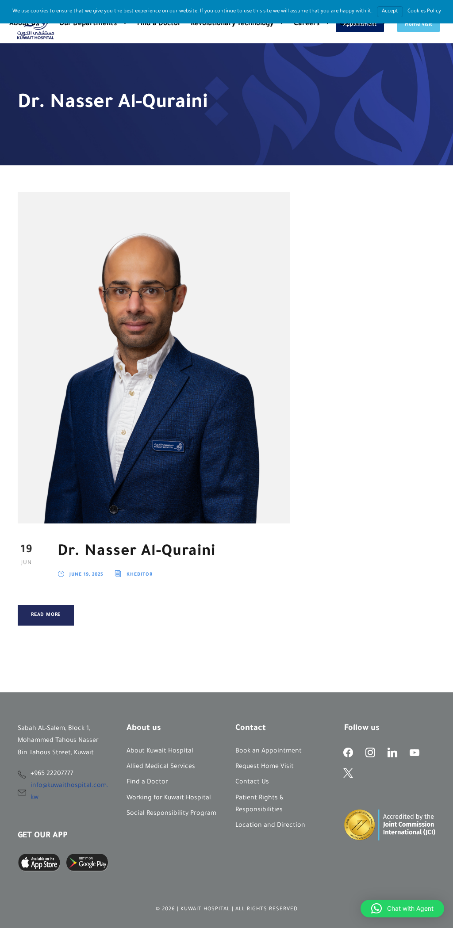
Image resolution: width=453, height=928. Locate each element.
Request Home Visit (264, 767)
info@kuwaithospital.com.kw (69, 792)
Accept (390, 12)
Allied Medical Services (161, 767)
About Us (24, 24)
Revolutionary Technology (232, 24)
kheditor (140, 574)
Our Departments (88, 24)
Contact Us (358, 24)
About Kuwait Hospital (160, 751)
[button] (402, 908)
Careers (306, 24)
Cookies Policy (424, 12)
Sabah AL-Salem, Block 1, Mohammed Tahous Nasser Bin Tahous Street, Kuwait (58, 741)
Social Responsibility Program (171, 813)
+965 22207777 (52, 774)
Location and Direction (270, 825)
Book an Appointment (268, 751)
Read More (46, 615)
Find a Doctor (159, 24)
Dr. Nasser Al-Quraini (136, 552)
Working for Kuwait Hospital (169, 798)
